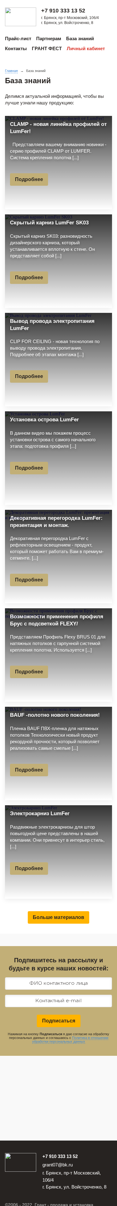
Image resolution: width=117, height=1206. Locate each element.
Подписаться (58, 1020)
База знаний (80, 38)
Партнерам (48, 38)
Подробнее (29, 179)
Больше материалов (58, 917)
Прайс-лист (18, 38)
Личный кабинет (86, 48)
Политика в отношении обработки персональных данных (70, 1039)
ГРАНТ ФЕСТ (47, 48)
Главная (11, 71)
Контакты (16, 48)
